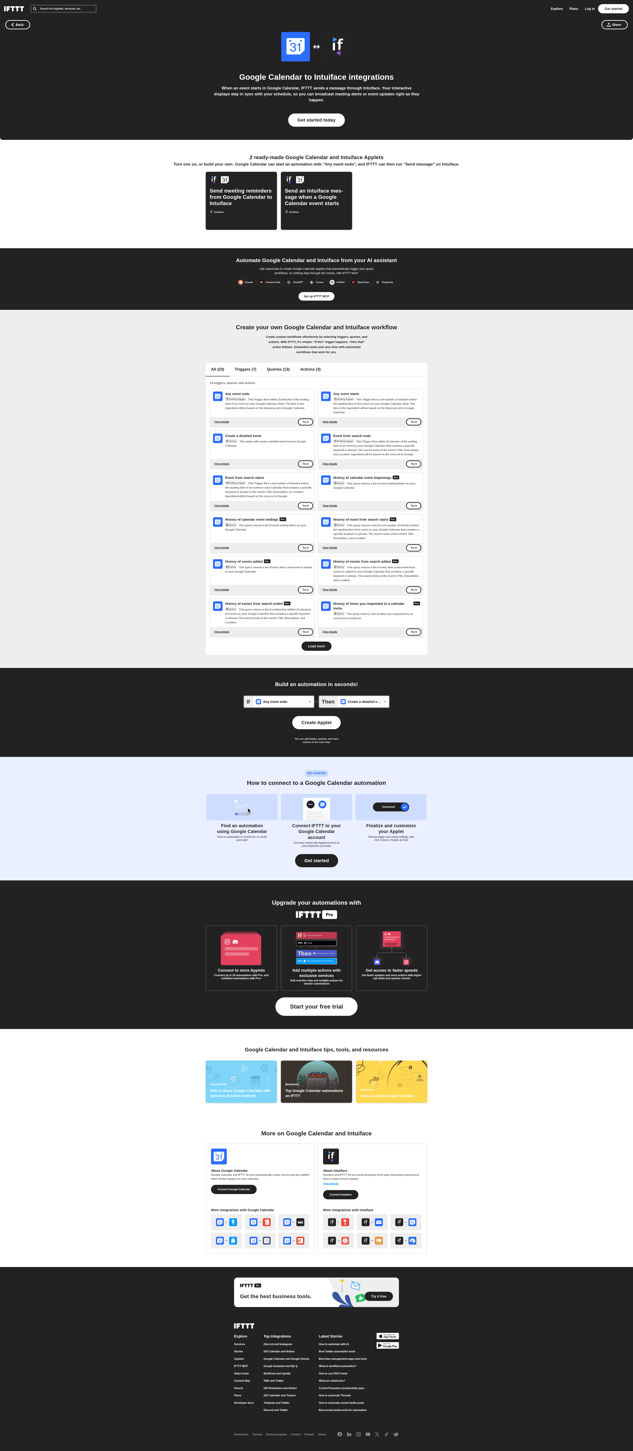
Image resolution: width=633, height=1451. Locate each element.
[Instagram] (359, 1434)
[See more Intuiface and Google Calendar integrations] (405, 1222)
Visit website (331, 1183)
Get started (613, 9)
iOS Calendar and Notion (279, 1351)
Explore (557, 8)
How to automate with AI (334, 1344)
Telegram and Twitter (276, 1402)
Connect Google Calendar (234, 1189)
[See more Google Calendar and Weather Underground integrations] (293, 1222)
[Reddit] (396, 1434)
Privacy (309, 1434)
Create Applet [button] (316, 722)
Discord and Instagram (278, 1344)
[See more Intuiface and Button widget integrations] (338, 1222)
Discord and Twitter (276, 1410)
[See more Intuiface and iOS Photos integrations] (338, 1241)
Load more (316, 646)
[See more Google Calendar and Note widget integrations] (260, 1222)
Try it (305, 422)
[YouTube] (368, 1434)
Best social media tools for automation (343, 1410)
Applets (239, 1358)
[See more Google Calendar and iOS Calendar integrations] (260, 1241)
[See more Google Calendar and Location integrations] (226, 1222)
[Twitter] (377, 1434)
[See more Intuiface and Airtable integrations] (405, 1241)
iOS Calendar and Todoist (280, 1395)
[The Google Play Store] (388, 1346)
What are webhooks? (332, 1381)
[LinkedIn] (349, 1434)
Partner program (276, 1434)
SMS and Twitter (274, 1381)
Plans (574, 8)
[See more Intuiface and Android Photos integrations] (372, 1241)
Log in (590, 8)
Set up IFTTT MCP (316, 296)
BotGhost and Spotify (277, 1373)
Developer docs (244, 1402)
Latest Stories (330, 1336)
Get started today (316, 120)
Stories (238, 1351)
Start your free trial (316, 1006)
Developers (241, 1434)
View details (221, 422)
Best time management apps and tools (343, 1358)
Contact (296, 1434)
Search (238, 1388)
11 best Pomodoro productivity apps (341, 1388)
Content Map (242, 1381)
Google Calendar (270, 77)
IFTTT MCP (241, 1366)
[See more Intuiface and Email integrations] (372, 1222)
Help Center (241, 1373)
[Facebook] (340, 1434)
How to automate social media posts (341, 1402)
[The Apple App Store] (388, 1336)
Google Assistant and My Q (280, 1366)
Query (340, 483)
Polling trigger (237, 399)
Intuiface (330, 77)
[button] (316, 860)
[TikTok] (387, 1434)
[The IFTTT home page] (14, 9)
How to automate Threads (335, 1395)
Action (233, 441)
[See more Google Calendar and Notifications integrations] (226, 1241)
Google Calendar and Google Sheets (286, 1358)
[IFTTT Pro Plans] (396, 478)
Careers (257, 1434)
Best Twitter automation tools (337, 1351)
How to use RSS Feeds (333, 1373)
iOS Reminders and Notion (280, 1388)
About (322, 1434)
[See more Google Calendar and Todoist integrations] (293, 1241)
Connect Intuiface (341, 1194)
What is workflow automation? (337, 1366)
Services (239, 1344)
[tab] (217, 370)
